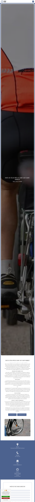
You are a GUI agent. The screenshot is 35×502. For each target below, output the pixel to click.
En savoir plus (13, 414)
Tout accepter (5, 496)
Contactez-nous (22, 414)
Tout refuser (6, 498)
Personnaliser (5, 499)
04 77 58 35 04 (17, 456)
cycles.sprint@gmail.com (17, 464)
